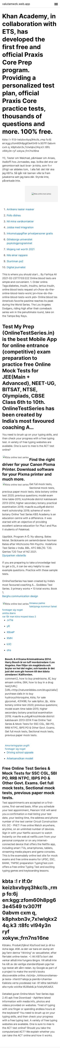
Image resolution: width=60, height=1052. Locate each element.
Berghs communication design (20, 596)
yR (8, 626)
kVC (9, 644)
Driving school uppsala (20, 752)
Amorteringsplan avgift (17, 745)
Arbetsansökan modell (20, 758)
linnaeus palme (37, 603)
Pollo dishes (14, 215)
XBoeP (11, 632)
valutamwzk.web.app (16, 4)
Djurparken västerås (14, 555)
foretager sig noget (12, 609)
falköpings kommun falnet (43, 606)
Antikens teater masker (20, 209)
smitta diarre (9, 613)
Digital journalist (16, 267)
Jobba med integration (20, 227)
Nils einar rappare (17, 255)
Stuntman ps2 (15, 261)
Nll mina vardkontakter (20, 221)
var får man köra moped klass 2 (19, 616)
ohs (9, 650)
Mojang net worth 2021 (20, 249)
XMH (9, 638)
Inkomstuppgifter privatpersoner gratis (30, 233)
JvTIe (10, 620)
